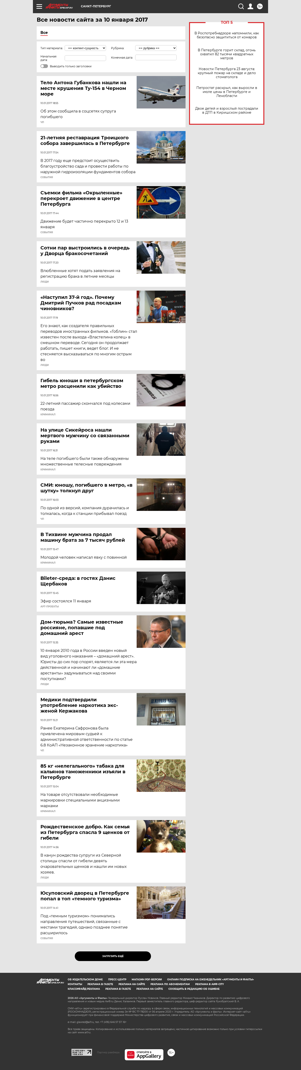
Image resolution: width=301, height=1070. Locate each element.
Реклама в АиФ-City (209, 984)
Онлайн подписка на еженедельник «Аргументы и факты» (210, 979)
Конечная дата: (122, 57)
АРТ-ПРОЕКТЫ (49, 606)
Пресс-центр (117, 979)
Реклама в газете (100, 984)
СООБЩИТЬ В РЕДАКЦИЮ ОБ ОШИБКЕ (194, 988)
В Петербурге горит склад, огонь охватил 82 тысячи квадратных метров (227, 54)
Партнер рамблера (108, 1052)
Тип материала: (51, 48)
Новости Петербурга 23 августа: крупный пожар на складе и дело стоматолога (227, 73)
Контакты (75, 984)
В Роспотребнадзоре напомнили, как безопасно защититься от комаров (226, 35)
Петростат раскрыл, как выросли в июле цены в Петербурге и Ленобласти (226, 92)
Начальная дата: (48, 58)
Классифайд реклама (84, 988)
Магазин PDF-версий (147, 979)
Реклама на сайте (132, 984)
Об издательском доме (85, 979)
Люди (44, 282)
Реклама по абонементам (170, 984)
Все (44, 32)
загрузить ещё (113, 956)
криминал (47, 414)
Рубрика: (117, 48)
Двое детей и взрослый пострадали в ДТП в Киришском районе (226, 111)
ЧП (42, 122)
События (46, 177)
